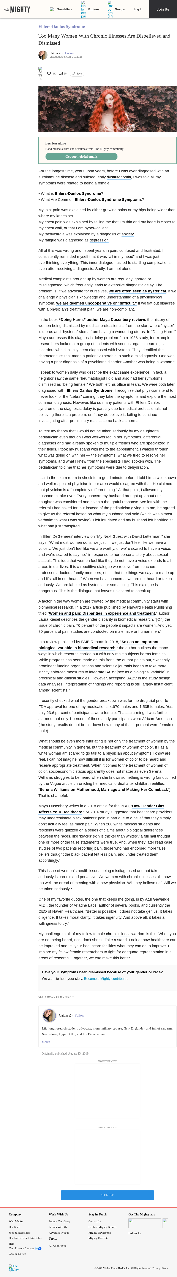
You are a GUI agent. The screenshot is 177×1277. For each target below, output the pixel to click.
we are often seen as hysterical (137, 291)
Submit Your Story (59, 1221)
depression (99, 240)
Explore (93, 9)
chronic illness (118, 934)
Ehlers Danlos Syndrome (89, 390)
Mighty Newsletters (99, 1232)
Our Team (14, 1227)
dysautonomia (119, 177)
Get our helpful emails (81, 156)
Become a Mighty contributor (105, 978)
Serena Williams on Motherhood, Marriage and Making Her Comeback (104, 789)
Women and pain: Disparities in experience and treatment (102, 613)
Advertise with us (59, 1232)
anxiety (128, 234)
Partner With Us (58, 1227)
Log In (138, 9)
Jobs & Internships (19, 1232)
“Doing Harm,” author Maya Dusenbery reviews (102, 319)
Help (11, 1243)
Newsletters (64, 9)
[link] (17, 9)
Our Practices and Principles (25, 1238)
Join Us (163, 9)
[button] (69, 53)
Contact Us (94, 1221)
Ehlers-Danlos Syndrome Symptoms (108, 199)
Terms (165, 1268)
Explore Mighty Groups (102, 1227)
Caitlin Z (56, 53)
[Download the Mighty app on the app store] (144, 1223)
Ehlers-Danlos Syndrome (61, 26)
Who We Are (16, 1221)
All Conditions (57, 1245)
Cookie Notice (17, 1253)
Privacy (156, 1268)
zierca (46, 1042)
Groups (120, 9)
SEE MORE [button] (107, 1195)
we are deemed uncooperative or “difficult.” (96, 303)
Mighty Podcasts (98, 1238)
